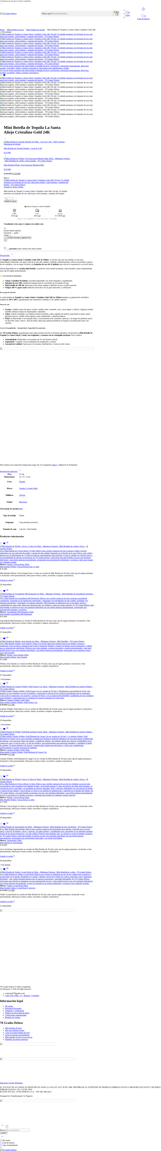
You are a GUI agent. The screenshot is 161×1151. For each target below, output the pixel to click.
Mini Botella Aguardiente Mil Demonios (16, 614)
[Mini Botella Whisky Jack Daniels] (47, 647)
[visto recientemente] (7, 1127)
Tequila (22, 482)
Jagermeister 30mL (14, 840)
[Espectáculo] (1, 4)
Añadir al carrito (10, 201)
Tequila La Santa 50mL (28, 488)
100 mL (22, 495)
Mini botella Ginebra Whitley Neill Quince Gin (18, 702)
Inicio (2, 25)
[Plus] (5, 198)
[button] (7, 580)
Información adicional (9, 471)
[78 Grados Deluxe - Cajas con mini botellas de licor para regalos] (8, 13)
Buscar (3, 1130)
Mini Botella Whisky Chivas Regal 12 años (17, 800)
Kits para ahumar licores (95, 25)
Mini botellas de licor (71, 25)
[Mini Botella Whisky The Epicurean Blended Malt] (5, 156)
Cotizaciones (116, 25)
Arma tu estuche (50, 25)
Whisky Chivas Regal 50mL (18, 564)
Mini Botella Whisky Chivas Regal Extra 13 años (19, 567)
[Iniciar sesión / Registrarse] (143, 9)
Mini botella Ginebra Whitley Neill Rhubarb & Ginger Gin (23, 752)
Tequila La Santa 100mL (14, 187)
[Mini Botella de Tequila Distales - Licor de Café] (5, 140)
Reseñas (130, 25)
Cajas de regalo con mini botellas (24, 25)
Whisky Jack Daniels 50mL (18, 655)
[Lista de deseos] (3, 76)
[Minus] (14, 198)
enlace (54, 465)
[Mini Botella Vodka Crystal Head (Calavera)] (47, 878)
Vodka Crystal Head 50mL (17, 886)
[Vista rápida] (7, 544)
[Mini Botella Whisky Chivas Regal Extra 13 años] (47, 554)
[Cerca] (1, 1140)
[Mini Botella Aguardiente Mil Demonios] (47, 602)
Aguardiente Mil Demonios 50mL (20, 612)
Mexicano (23, 502)
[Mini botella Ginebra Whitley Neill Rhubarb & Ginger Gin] (47, 740)
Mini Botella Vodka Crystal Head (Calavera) (17, 888)
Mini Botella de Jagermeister (11, 843)
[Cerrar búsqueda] (2, 1138)
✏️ (18, 238)
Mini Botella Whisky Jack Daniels (13, 657)
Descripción (5, 255)
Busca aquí (46, 13)
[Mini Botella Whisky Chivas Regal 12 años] (47, 787)
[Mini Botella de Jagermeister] (47, 832)
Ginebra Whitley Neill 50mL (18, 700)
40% (21, 509)
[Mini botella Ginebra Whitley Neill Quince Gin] (47, 692)
